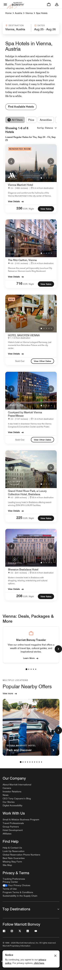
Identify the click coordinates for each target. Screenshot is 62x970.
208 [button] (19, 596)
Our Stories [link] (9, 802)
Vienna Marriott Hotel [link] (20, 184)
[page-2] (28, 669)
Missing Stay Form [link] (12, 861)
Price (31, 119)
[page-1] (26, 669)
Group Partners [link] (11, 826)
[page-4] (33, 669)
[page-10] (41, 762)
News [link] (5, 795)
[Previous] (11, 161)
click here (39, 963)
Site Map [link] (7, 865)
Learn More (29, 658)
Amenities (46, 119)
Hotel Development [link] (13, 830)
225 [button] (19, 517)
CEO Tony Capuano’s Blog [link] (17, 798)
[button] (17, 28)
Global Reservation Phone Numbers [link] (21, 854)
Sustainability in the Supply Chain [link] (20, 895)
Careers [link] (7, 788)
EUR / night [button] (28, 208)
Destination (16, 25)
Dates (41, 25)
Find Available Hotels (21, 106)
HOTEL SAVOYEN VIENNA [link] (24, 335)
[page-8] (36, 762)
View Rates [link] (46, 208)
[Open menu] (5, 4)
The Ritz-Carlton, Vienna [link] (22, 260)
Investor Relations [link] (12, 791)
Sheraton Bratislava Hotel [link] (23, 569)
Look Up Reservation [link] (13, 851)
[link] (18, 188)
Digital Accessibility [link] (12, 805)
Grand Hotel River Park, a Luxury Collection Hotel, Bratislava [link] (27, 492)
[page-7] (34, 762)
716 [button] (19, 283)
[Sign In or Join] (56, 4)
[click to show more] (58, 649)
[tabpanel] (31, 28)
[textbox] (16, 29)
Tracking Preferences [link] (14, 879)
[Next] (50, 161)
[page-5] (35, 669)
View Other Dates (42, 361)
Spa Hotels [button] (41, 13)
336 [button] (19, 208)
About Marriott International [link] (17, 784)
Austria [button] (18, 13)
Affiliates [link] (7, 833)
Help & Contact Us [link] (12, 847)
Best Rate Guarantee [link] (14, 858)
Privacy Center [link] (10, 882)
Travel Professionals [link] (13, 823)
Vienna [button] (29, 13)
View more (8, 693)
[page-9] (39, 762)
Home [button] (8, 13)
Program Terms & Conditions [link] (18, 892)
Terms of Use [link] (10, 888)
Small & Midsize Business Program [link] (21, 819)
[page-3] (31, 669)
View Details (14, 201)
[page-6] (32, 762)
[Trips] (48, 4)
